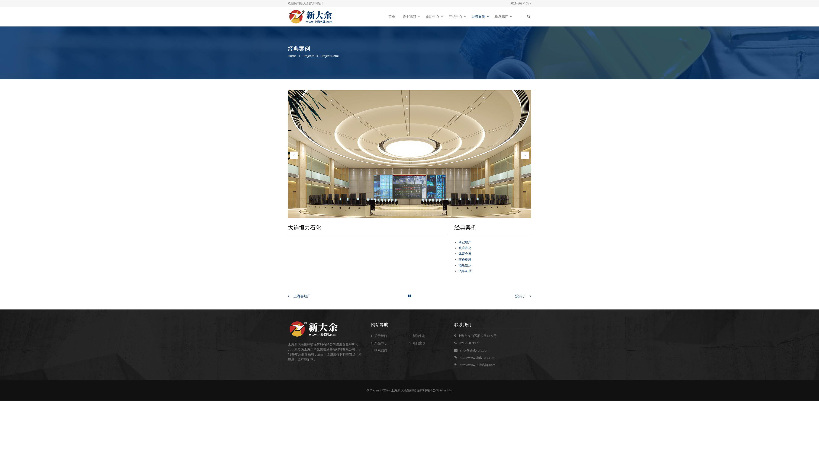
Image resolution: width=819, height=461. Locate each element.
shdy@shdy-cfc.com (474, 350)
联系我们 (501, 17)
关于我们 (409, 17)
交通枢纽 (465, 259)
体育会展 (465, 254)
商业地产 (465, 242)
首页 (391, 17)
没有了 (520, 296)
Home (292, 56)
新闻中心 (432, 17)
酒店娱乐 (465, 265)
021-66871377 (521, 3)
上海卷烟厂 (302, 296)
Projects (308, 56)
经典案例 (478, 17)
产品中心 (455, 17)
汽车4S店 (465, 271)
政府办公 (465, 248)
